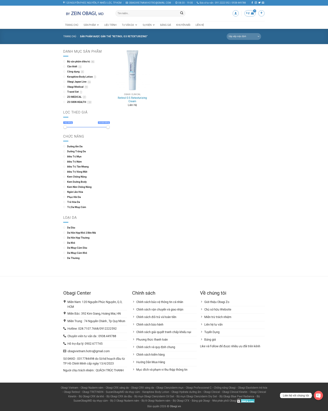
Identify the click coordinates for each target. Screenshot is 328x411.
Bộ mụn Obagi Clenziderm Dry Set (196, 396)
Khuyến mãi (183, 25)
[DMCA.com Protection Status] (246, 400)
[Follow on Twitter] (259, 3)
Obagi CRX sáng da (117, 387)
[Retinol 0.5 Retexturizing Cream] (132, 70)
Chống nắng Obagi (225, 387)
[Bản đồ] (261, 13)
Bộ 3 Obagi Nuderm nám (124, 400)
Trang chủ (71, 25)
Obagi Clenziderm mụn (169, 387)
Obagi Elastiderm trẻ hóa (252, 387)
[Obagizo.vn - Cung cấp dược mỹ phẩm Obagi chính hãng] (86, 13)
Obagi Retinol (72, 392)
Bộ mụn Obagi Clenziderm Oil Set (154, 396)
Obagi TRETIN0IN (92, 392)
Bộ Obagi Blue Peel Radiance (236, 396)
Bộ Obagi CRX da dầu (119, 396)
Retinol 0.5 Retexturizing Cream (132, 99)
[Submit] (182, 13)
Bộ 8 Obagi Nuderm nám (155, 400)
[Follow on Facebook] (252, 3)
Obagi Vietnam (69, 387)
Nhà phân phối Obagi (224, 400)
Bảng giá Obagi (201, 400)
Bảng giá (165, 25)
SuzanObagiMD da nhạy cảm (123, 392)
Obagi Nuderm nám (92, 387)
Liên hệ (200, 25)
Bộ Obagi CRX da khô (91, 396)
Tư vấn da (128, 25)
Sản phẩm (90, 25)
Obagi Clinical (212, 392)
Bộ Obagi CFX (181, 400)
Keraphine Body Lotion (155, 392)
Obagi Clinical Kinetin (234, 392)
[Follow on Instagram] (256, 3)
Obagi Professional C (199, 387)
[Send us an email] (263, 3)
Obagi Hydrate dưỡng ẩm (186, 392)
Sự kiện (147, 25)
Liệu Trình (110, 25)
